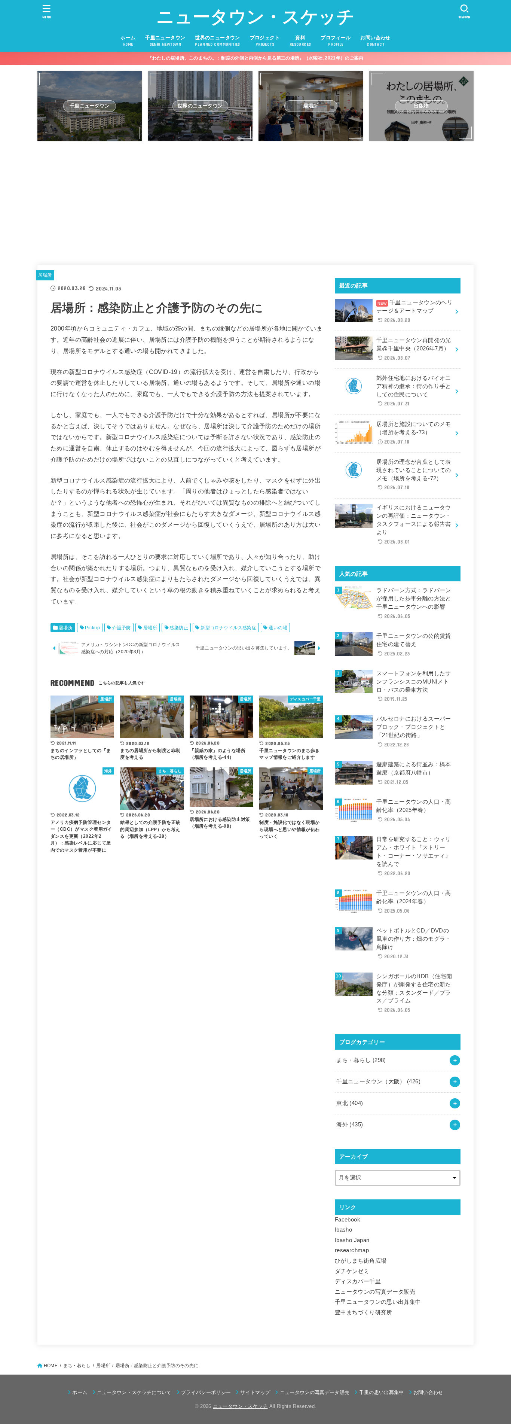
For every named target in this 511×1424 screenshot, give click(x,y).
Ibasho (343, 1230)
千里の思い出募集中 (381, 1392)
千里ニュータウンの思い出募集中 (378, 1302)
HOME (51, 1365)
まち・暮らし (361, 1060)
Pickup (92, 627)
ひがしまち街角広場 (360, 1261)
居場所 (45, 275)
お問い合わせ (428, 1392)
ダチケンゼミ (352, 1271)
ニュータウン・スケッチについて (134, 1392)
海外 (349, 1125)
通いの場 (278, 627)
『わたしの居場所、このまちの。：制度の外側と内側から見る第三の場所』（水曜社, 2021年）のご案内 (256, 58)
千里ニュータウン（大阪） (378, 1081)
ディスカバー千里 (358, 1281)
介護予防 (121, 627)
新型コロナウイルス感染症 (228, 627)
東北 (349, 1103)
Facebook (347, 1220)
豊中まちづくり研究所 (363, 1312)
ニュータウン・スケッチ (255, 17)
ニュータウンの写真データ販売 (375, 1292)
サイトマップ (255, 1392)
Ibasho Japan (352, 1240)
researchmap (352, 1250)
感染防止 (178, 627)
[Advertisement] (255, 199)
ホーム (79, 1392)
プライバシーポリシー (206, 1392)
